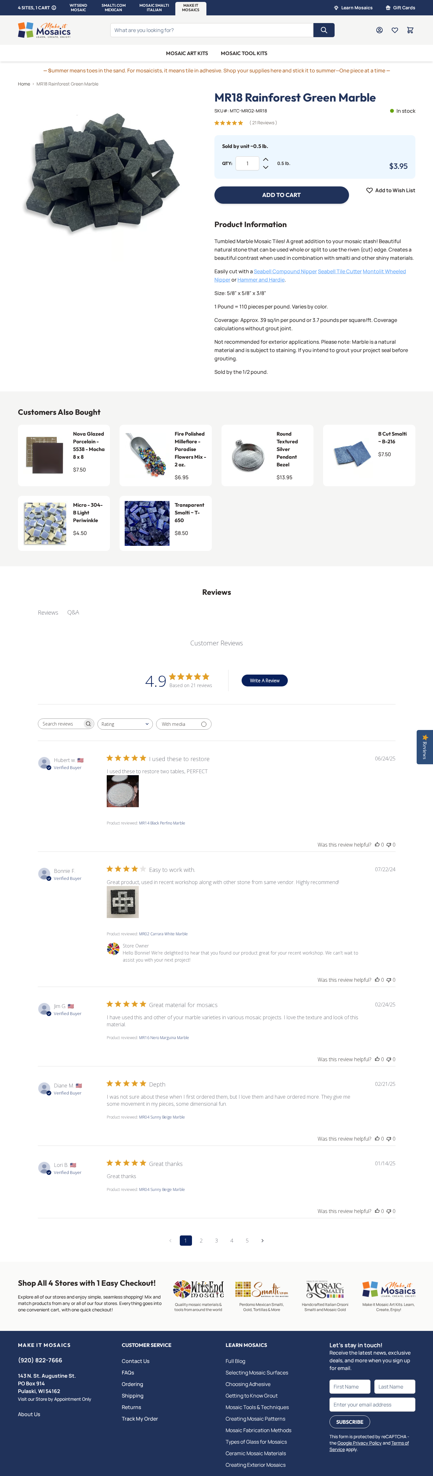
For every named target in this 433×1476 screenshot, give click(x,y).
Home (24, 84)
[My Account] (379, 30)
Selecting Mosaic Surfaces (257, 1372)
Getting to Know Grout (252, 1395)
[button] (78, 7)
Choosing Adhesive (248, 1384)
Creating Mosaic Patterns (255, 1418)
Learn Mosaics (357, 7)
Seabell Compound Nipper (285, 271)
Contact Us (135, 1361)
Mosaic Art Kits (187, 53)
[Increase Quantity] (266, 159)
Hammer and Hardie (261, 279)
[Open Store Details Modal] (53, 7)
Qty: (227, 163)
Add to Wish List (395, 190)
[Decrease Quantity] (266, 167)
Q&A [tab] (73, 612)
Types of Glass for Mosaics (256, 1441)
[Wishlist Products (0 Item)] (395, 30)
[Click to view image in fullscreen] (103, 176)
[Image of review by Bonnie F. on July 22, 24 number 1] (123, 902)
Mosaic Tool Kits (244, 53)
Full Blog (235, 1361)
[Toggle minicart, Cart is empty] (410, 30)
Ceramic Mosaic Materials (256, 1453)
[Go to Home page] (44, 30)
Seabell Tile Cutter (340, 271)
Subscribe (349, 1422)
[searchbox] (60, 724)
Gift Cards (404, 7)
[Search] (324, 30)
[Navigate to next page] (263, 1240)
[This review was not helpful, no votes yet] (389, 844)
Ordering (132, 1384)
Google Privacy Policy (359, 1443)
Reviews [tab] (48, 612)
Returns (131, 1407)
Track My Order (140, 1418)
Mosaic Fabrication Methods (258, 1430)
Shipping (133, 1395)
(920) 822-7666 (40, 1360)
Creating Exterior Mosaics (256, 1464)
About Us (29, 1414)
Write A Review (264, 680)
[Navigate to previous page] (170, 1240)
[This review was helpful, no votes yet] (377, 844)
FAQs (128, 1372)
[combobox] (125, 724)
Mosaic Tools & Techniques (257, 1407)
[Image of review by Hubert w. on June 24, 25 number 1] (123, 791)
